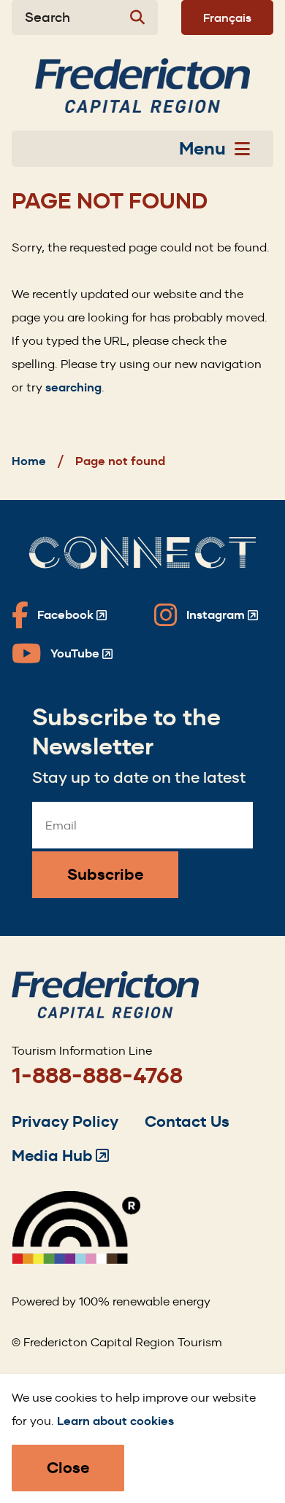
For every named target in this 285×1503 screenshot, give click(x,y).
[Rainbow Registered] (76, 1260)
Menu (202, 149)
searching (73, 387)
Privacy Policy (65, 1121)
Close (68, 1467)
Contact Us (187, 1121)
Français (227, 17)
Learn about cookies (115, 1421)
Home (29, 461)
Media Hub (60, 1156)
